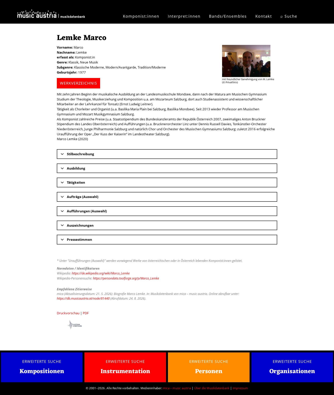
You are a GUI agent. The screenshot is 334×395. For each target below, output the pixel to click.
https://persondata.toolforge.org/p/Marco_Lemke (126, 278)
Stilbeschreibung (80, 154)
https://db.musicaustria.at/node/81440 (83, 298)
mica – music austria (177, 388)
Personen (208, 371)
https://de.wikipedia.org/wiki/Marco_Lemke (101, 273)
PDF (86, 313)
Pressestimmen (79, 239)
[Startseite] (51, 15)
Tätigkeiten (76, 182)
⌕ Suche (288, 16)
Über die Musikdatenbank (212, 388)
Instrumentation (125, 371)
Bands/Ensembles (228, 16)
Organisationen (292, 371)
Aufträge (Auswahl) (82, 197)
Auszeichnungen (80, 225)
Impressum (240, 388)
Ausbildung (76, 168)
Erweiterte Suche (41, 361)
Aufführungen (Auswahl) (87, 211)
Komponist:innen (141, 16)
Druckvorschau (68, 313)
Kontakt (263, 16)
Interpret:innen (184, 16)
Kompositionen (42, 371)
